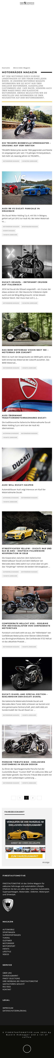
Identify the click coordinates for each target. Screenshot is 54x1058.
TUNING (6, 937)
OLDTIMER (7, 940)
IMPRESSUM (8, 1008)
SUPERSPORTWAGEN (12, 935)
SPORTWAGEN (9, 932)
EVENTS (6, 949)
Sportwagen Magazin (30, 226)
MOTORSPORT (9, 946)
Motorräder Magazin (11, 161)
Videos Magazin (9, 230)
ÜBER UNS (7, 973)
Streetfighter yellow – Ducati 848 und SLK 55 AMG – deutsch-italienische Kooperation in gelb (27, 550)
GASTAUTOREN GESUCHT (14, 984)
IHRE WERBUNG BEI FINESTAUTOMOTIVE (20, 981)
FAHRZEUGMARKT (10, 975)
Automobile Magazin (10, 433)
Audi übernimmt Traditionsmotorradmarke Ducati (24, 416)
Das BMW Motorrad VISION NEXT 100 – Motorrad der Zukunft (25, 351)
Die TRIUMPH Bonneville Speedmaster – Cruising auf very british (26, 144)
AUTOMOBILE (8, 929)
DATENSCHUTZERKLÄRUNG (14, 1010)
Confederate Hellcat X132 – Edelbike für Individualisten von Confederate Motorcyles (26, 625)
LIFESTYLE (7, 951)
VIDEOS (6, 954)
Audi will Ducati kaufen (17, 485)
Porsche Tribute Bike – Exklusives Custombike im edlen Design (23, 763)
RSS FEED (7, 986)
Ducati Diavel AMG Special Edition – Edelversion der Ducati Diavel (25, 695)
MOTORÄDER (8, 943)
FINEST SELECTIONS (11, 978)
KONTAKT (7, 989)
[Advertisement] (27, 34)
